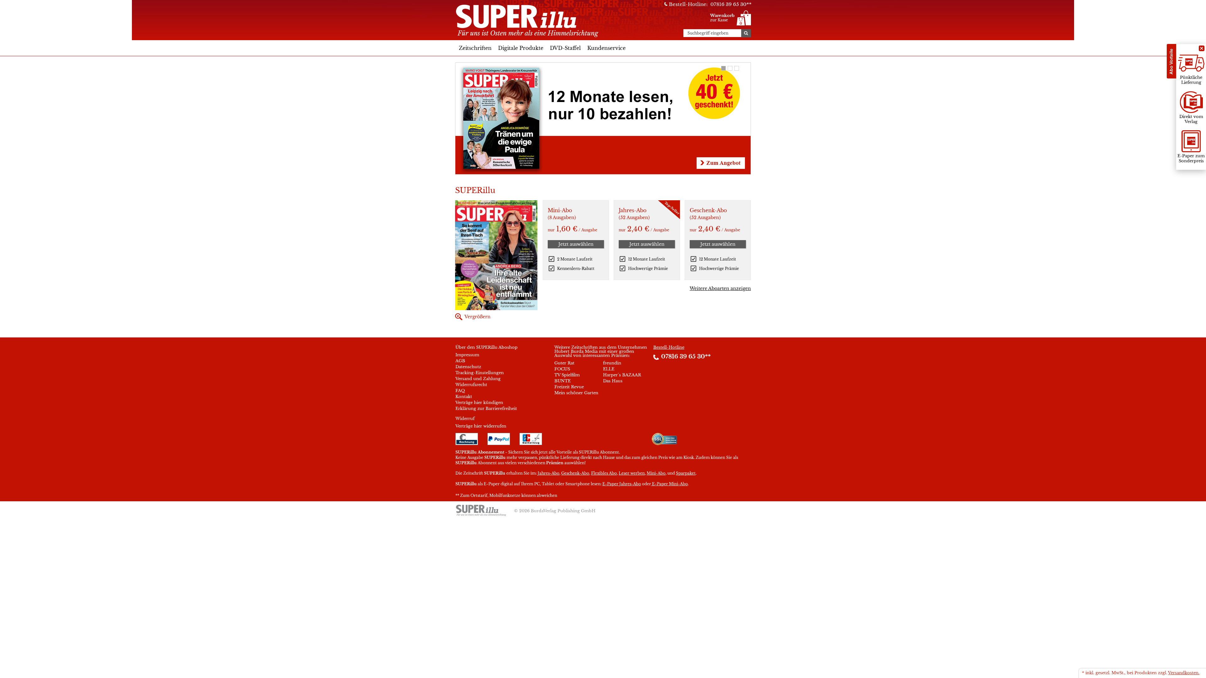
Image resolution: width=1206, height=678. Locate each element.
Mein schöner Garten (576, 393)
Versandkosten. (1183, 672)
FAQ (460, 390)
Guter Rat (564, 363)
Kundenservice (606, 48)
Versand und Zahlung (478, 378)
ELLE (608, 369)
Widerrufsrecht (471, 384)
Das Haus (612, 381)
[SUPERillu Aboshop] (539, 19)
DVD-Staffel (565, 48)
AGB (460, 360)
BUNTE (562, 381)
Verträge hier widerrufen (480, 426)
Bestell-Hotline (668, 347)
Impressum (467, 355)
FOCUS (562, 369)
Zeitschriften (475, 48)
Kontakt (463, 396)
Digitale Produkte (520, 48)
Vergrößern (477, 317)
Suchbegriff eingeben (707, 33)
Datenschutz (468, 366)
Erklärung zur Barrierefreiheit (486, 408)
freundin (612, 363)
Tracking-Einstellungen (479, 372)
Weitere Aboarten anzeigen (720, 288)
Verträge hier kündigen (479, 402)
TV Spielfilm (567, 375)
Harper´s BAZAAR (622, 375)
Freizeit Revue (569, 387)
